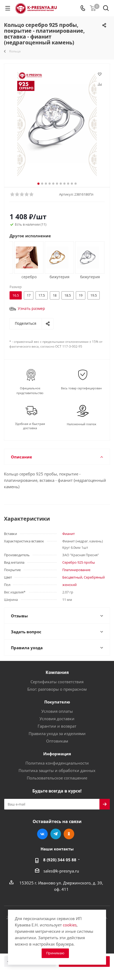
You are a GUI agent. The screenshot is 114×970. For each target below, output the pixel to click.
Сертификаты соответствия (57, 681)
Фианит (68, 533)
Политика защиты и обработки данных (57, 770)
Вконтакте (42, 834)
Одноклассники (69, 834)
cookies (70, 924)
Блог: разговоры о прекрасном (57, 689)
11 (75, 184)
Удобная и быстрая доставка (30, 426)
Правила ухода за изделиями (57, 733)
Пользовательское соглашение (57, 778)
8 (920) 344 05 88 (59, 859)
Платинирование (76, 569)
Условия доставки (57, 718)
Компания (57, 672)
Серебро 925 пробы (78, 562)
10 (72, 184)
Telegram (55, 834)
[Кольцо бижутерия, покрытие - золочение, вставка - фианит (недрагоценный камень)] (57, 257)
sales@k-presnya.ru (61, 870)
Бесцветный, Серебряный (83, 577)
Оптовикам (57, 741)
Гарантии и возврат (57, 726)
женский (69, 584)
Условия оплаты (57, 711)
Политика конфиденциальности (57, 763)
